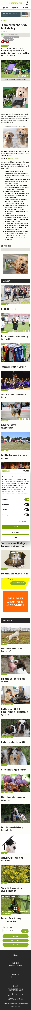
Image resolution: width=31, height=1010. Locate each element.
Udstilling (4, 46)
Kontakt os (15, 976)
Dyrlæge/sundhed (6, 704)
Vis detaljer (22, 521)
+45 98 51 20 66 (8, 967)
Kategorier (15, 936)
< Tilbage (4, 20)
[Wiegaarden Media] (15, 999)
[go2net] (15, 994)
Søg (25, 931)
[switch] (26, 504)
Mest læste (15, 945)
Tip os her (8, 976)
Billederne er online (13, 159)
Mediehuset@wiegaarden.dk (19, 967)
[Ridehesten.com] (15, 989)
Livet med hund (6, 913)
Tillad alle (15, 526)
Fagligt (3, 853)
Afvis (15, 537)
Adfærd (4, 674)
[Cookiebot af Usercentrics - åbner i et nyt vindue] (22, 471)
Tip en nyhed (15, 940)
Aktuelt (4, 569)
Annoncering (22, 976)
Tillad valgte (15, 532)
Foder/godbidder (6, 792)
